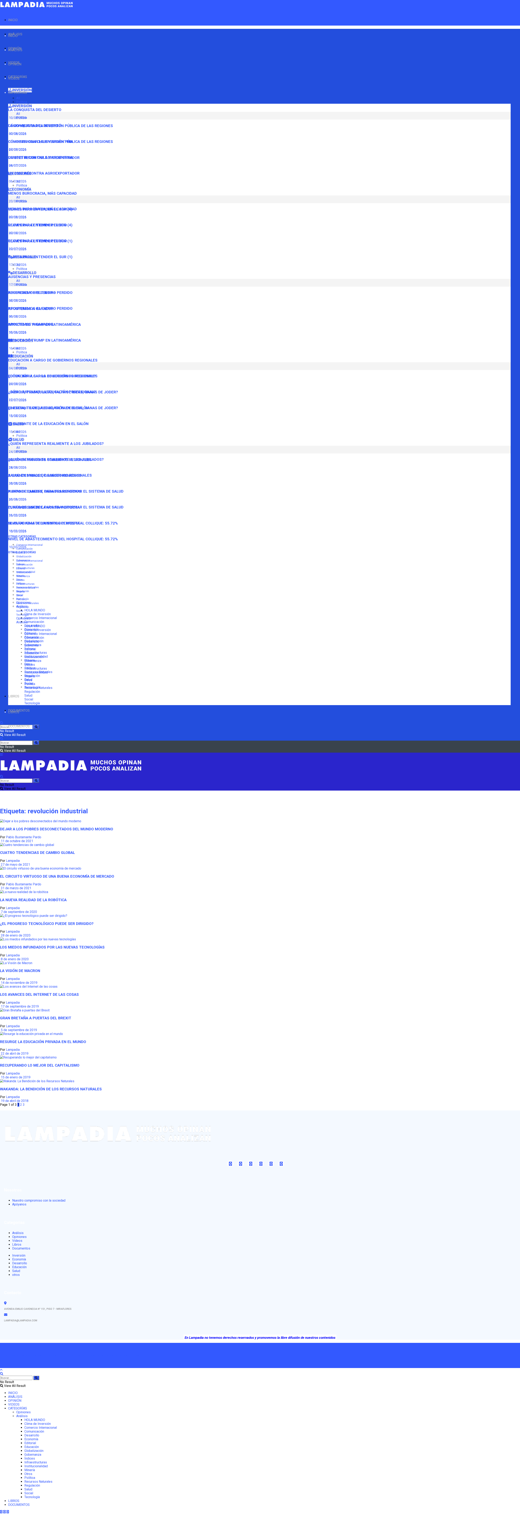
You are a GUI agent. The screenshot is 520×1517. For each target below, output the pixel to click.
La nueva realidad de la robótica (33, 900)
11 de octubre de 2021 (16, 841)
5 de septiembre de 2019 (18, 1030)
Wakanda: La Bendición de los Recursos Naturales (51, 1089)
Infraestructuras (25, 568)
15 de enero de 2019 (15, 1077)
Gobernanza (23, 576)
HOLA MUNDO (34, 610)
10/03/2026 (17, 547)
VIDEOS (14, 78)
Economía (31, 645)
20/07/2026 (17, 249)
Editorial (20, 568)
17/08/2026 (17, 300)
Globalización (23, 556)
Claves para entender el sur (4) (40, 225)
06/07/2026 (17, 316)
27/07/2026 (17, 400)
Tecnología (22, 614)
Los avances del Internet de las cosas (39, 994)
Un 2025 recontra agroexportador (44, 173)
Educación (31, 653)
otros (16, 1275)
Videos (17, 1241)
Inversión (18, 1255)
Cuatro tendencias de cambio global (37, 852)
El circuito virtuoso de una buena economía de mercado (57, 876)
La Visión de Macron (20, 971)
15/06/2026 (17, 432)
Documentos (21, 1248)
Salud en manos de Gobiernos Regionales (50, 475)
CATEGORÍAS (17, 93)
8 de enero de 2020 (14, 959)
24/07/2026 (17, 165)
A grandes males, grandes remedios (44, 491)
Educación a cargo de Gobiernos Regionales (53, 360)
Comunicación (34, 622)
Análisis (22, 622)
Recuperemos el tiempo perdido (40, 308)
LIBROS (13, 696)
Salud (28, 695)
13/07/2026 (17, 416)
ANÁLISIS (15, 50)
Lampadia (13, 861)
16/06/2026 (17, 348)
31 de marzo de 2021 (15, 888)
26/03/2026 (17, 515)
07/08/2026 (17, 149)
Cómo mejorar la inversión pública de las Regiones (60, 141)
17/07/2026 (17, 265)
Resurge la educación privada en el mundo (43, 1042)
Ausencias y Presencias (32, 277)
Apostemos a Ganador (30, 324)
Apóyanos (19, 1204)
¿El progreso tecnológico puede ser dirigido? (46, 923)
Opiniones (23, 618)
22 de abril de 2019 (14, 1053)
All (18, 98)
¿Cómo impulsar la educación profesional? (52, 392)
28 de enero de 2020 (15, 935)
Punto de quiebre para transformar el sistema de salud (66, 507)
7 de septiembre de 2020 (18, 912)
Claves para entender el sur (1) (40, 257)
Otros (19, 595)
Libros (16, 1244)
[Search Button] (36, 727)
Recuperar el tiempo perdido (37, 241)
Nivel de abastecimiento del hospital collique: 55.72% (63, 539)
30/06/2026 (17, 332)
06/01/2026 (17, 181)
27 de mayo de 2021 (15, 864)
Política (21, 102)
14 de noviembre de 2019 (18, 983)
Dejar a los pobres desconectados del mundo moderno (56, 829)
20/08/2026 (17, 217)
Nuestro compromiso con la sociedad (38, 1200)
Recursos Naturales (27, 603)
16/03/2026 (17, 531)
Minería (20, 591)
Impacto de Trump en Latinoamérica (44, 340)
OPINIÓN (14, 64)
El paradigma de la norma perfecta (44, 523)
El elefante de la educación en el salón (48, 424)
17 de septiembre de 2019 (19, 1006)
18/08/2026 (17, 483)
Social (19, 611)
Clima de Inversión (37, 614)
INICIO (13, 20)
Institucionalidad (25, 587)
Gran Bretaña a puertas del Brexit (35, 1018)
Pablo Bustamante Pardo (23, 837)
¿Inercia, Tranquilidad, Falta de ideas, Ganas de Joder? (63, 408)
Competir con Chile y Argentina (40, 157)
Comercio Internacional (29, 545)
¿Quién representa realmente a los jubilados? (56, 443)
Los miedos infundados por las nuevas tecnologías (52, 947)
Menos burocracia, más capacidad (42, 193)
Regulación (22, 607)
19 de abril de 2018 (14, 1101)
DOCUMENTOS (19, 726)
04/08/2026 (17, 384)
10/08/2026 (17, 134)
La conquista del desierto (34, 110)
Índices (20, 580)
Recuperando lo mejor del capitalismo (39, 1065)
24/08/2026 (17, 467)
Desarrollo (31, 641)
